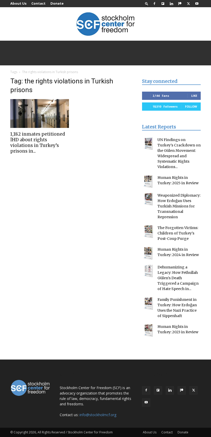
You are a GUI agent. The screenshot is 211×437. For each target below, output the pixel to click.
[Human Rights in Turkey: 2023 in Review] (148, 330)
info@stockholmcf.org (98, 414)
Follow (191, 106)
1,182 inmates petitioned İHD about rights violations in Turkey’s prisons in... (37, 142)
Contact (38, 3)
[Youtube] (197, 3)
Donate (57, 3)
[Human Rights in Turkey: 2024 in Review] (148, 253)
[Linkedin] (171, 3)
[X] (188, 3)
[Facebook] (154, 3)
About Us (18, 3)
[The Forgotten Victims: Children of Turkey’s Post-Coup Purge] (148, 231)
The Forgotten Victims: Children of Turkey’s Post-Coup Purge (177, 233)
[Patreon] (180, 3)
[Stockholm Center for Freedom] (105, 24)
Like (194, 96)
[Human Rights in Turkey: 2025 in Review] (148, 181)
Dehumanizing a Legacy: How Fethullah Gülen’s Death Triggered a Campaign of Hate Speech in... (178, 278)
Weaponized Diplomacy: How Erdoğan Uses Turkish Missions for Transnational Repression (178, 206)
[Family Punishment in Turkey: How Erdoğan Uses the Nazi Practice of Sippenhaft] (148, 303)
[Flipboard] (163, 3)
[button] (147, 3)
